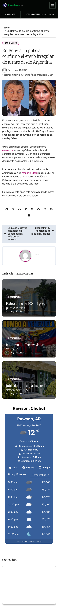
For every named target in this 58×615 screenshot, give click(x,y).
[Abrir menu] (52, 5)
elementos (7, 150)
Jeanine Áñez (29, 74)
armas (8, 74)
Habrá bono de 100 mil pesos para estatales (26, 305)
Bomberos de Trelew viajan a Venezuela (26, 346)
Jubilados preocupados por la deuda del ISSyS (26, 387)
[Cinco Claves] (12, 5)
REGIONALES (11, 43)
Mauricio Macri (45, 74)
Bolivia (16, 74)
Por (9, 70)
